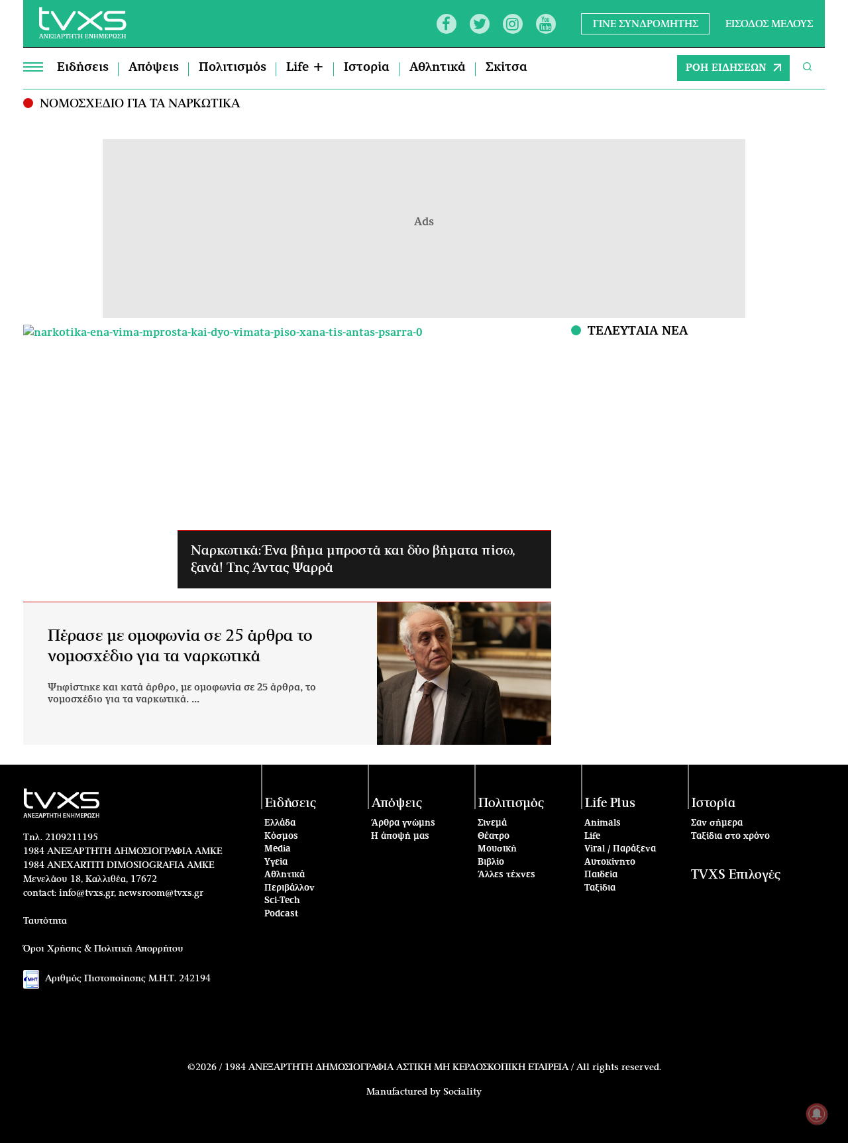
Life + (305, 68)
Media (277, 849)
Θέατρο (493, 836)
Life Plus (610, 803)
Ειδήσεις (83, 68)
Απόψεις (154, 68)
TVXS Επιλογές (735, 875)
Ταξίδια (599, 888)
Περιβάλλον (289, 888)
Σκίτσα (506, 68)
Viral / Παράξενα (620, 849)
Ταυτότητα (45, 921)
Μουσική (497, 849)
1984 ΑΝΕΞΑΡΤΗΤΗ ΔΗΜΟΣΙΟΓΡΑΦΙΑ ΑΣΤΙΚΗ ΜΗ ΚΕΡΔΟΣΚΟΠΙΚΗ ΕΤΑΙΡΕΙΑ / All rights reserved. (443, 1067)
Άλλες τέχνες (506, 875)
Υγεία (276, 862)
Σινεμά (492, 823)
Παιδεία (600, 875)
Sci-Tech (282, 901)
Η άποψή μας (400, 836)
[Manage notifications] (816, 1113)
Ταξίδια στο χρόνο (730, 836)
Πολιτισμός (232, 68)
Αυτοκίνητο (609, 862)
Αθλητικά (437, 68)
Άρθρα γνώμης (403, 823)
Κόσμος (281, 836)
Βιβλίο (491, 862)
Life (592, 836)
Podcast (281, 914)
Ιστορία (367, 68)
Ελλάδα (279, 823)
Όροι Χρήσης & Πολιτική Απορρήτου (103, 948)
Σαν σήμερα (717, 823)
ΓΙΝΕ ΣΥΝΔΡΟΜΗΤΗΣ (645, 23)
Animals (602, 823)
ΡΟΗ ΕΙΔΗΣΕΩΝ (726, 68)
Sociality (462, 1092)
